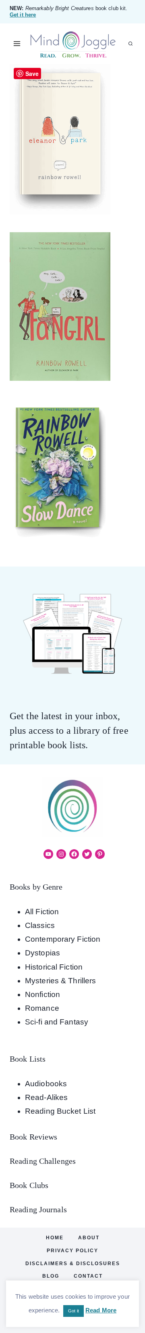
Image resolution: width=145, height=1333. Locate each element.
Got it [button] (73, 1310)
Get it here (23, 15)
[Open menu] (17, 44)
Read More (100, 1310)
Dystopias (42, 953)
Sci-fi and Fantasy (56, 1022)
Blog (50, 1276)
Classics (40, 925)
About (88, 1238)
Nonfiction (42, 994)
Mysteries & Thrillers (60, 980)
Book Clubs (29, 1185)
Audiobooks (46, 1083)
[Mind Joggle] (72, 44)
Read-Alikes (46, 1097)
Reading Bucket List (60, 1111)
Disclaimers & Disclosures (72, 1263)
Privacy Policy (72, 1250)
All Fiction (42, 911)
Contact (88, 1276)
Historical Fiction (54, 967)
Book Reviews (33, 1136)
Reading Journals (38, 1209)
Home (55, 1238)
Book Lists (28, 1058)
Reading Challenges (43, 1161)
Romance (42, 1008)
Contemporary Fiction (62, 939)
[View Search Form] (130, 43)
